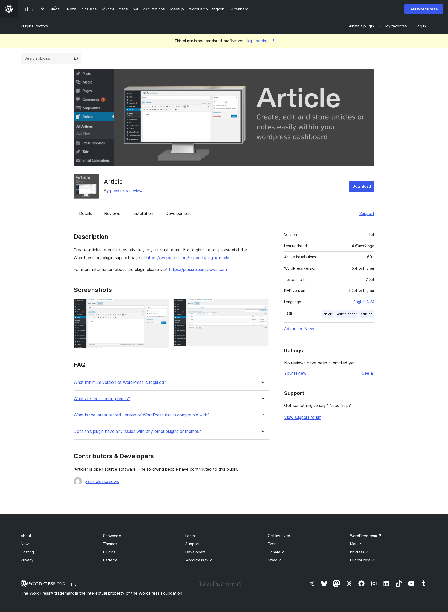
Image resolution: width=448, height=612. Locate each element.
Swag (275, 560)
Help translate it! (260, 41)
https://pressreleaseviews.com (198, 269)
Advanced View (299, 328)
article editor (347, 314)
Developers (195, 552)
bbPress (359, 552)
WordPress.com (365, 535)
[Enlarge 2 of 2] (262, 306)
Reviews (112, 213)
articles (366, 314)
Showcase (112, 535)
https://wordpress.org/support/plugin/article (187, 257)
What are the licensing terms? (102, 398)
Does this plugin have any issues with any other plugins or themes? (137, 431)
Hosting (27, 552)
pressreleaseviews (127, 190)
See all (368, 373)
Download (362, 186)
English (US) (364, 302)
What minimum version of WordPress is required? (120, 382)
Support (366, 213)
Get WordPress (423, 9)
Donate (276, 552)
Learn (190, 535)
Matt (356, 543)
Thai (74, 584)
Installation (142, 213)
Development (178, 213)
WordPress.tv (199, 560)
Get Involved (279, 535)
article (328, 314)
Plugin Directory (34, 26)
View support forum (302, 417)
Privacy (27, 560)
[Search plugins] (76, 58)
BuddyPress (362, 560)
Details (85, 213)
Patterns (110, 560)
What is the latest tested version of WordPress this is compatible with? (141, 415)
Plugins (109, 552)
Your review (295, 373)
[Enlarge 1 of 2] (162, 306)
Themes (110, 543)
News (25, 543)
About (26, 535)
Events (273, 543)
